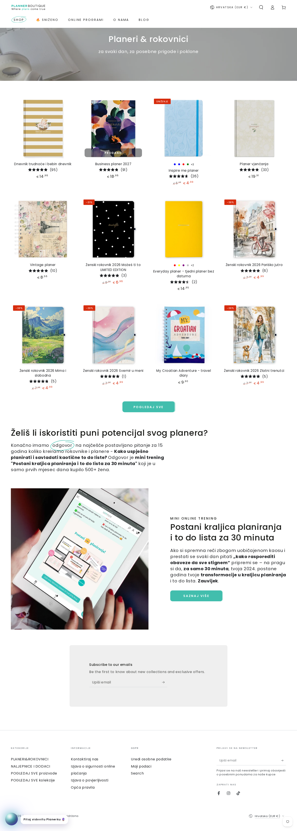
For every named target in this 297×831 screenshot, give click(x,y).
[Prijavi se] (164, 682)
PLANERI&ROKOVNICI (29, 759)
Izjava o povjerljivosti (89, 780)
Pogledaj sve (148, 407)
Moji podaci (141, 766)
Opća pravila (83, 787)
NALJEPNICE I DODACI (30, 766)
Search (137, 773)
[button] (261, 7)
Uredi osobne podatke (151, 759)
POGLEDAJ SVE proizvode (34, 773)
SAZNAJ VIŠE (196, 596)
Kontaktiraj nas (84, 759)
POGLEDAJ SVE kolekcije (33, 780)
